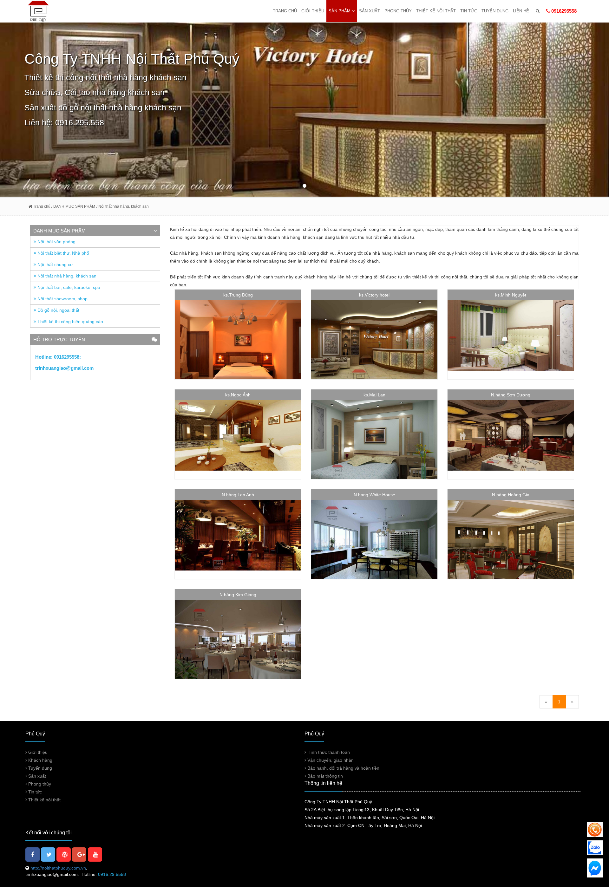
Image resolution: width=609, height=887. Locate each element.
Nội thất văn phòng (55, 241)
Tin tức (468, 11)
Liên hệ (521, 11)
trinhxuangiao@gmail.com (64, 368)
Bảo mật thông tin (324, 776)
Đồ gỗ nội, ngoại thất (57, 310)
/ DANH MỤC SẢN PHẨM (72, 206)
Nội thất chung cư (54, 264)
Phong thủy (398, 11)
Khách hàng (39, 760)
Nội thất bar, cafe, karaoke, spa (68, 287)
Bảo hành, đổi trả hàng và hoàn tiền (342, 768)
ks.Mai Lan (374, 394)
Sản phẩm (339, 11)
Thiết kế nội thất (436, 11)
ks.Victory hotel (374, 294)
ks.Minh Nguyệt (510, 294)
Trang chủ (285, 11)
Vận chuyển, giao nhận (330, 760)
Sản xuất (369, 11)
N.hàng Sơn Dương (510, 394)
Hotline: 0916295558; (58, 357)
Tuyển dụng (494, 11)
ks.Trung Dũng (238, 294)
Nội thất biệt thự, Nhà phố (62, 253)
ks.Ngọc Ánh (238, 394)
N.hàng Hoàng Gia (510, 494)
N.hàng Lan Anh (238, 494)
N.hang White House (374, 494)
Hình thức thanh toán (328, 752)
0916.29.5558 (112, 874)
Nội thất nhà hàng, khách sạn (66, 275)
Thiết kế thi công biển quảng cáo (69, 321)
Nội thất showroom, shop (62, 298)
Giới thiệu (312, 11)
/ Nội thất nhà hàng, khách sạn (122, 206)
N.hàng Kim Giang (237, 594)
